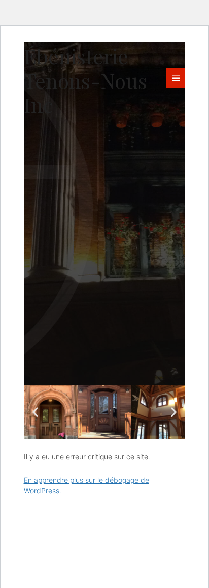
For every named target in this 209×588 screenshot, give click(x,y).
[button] (35, 412)
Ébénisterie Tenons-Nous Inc (85, 80)
